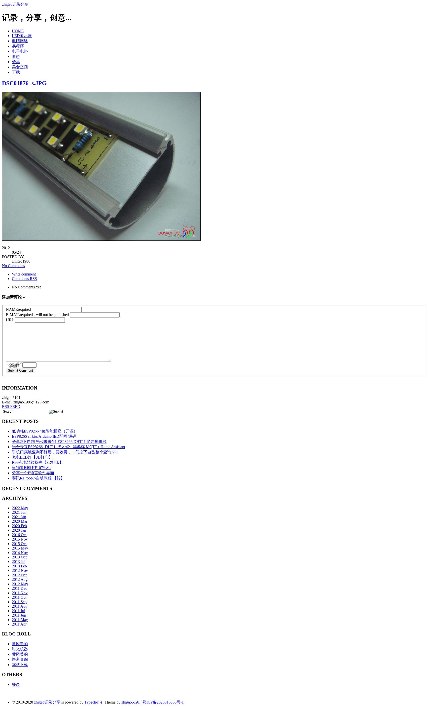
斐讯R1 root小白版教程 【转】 (38, 478)
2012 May (20, 584)
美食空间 (20, 67)
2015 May (20, 548)
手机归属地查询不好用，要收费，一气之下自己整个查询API (65, 452)
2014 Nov (20, 553)
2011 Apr (19, 624)
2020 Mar (19, 521)
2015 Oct (19, 544)
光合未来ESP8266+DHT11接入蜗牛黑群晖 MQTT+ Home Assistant (68, 447)
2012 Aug (20, 579)
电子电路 (20, 51)
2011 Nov (20, 593)
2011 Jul (18, 611)
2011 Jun (19, 615)
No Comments (13, 266)
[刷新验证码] (14, 365)
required (18, 309)
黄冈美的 (20, 644)
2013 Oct (19, 557)
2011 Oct (19, 597)
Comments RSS (24, 278)
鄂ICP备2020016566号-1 (163, 702)
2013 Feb (19, 566)
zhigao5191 (130, 702)
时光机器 (20, 649)
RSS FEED (11, 406)
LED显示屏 (22, 36)
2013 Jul (18, 561)
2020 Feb (19, 526)
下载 (16, 72)
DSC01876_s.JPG (24, 83)
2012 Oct (19, 575)
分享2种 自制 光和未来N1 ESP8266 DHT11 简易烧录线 (59, 441)
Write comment (24, 274)
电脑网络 (20, 41)
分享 (16, 62)
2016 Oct (19, 535)
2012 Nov (20, 570)
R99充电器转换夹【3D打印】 (37, 462)
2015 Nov (20, 539)
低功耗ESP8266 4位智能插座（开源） (44, 431)
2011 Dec (19, 588)
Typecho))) (93, 702)
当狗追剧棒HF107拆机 (31, 468)
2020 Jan (19, 530)
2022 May (20, 508)
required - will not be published (37, 315)
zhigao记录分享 (15, 4)
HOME (18, 31)
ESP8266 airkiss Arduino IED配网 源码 (44, 436)
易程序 (18, 46)
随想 (16, 56)
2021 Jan (19, 517)
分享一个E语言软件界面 (33, 473)
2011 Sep (19, 602)
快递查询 (20, 659)
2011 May (20, 620)
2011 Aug (19, 606)
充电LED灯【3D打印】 (32, 457)
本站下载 (20, 665)
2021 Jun (19, 512)
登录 (16, 684)
